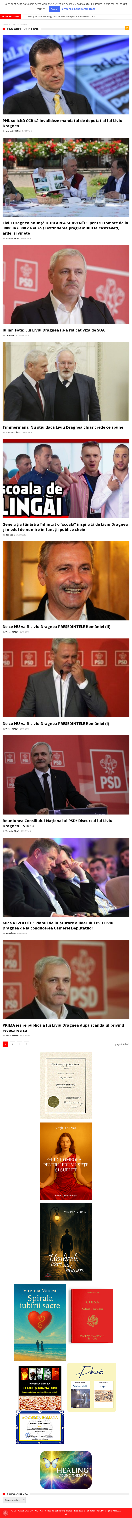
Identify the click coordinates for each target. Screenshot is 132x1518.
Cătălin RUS (11, 335)
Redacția (10, 534)
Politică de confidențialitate (58, 1510)
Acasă (5, 24)
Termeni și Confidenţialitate (77, 8)
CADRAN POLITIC (33, 1510)
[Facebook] (66, 1515)
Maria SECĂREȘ (13, 131)
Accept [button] (54, 8)
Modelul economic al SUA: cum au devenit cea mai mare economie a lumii (68, 16)
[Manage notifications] (5, 1512)
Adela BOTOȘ (12, 1035)
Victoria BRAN (12, 238)
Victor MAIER (12, 632)
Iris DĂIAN (11, 933)
